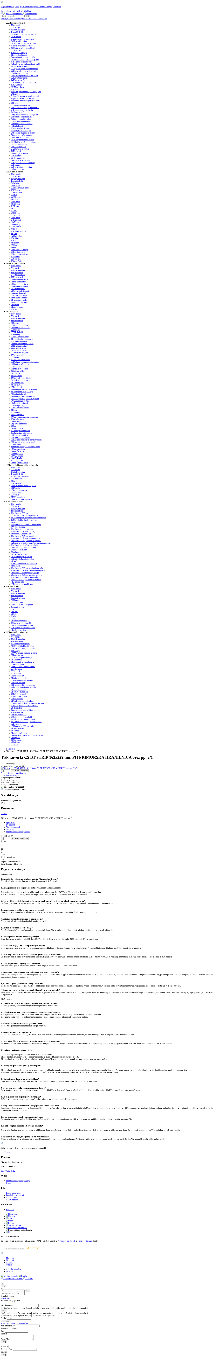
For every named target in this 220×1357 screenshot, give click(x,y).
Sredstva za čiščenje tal (21, 534)
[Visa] (9, 1218)
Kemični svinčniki (20, 137)
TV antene (16, 673)
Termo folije (16, 192)
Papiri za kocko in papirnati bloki (25, 64)
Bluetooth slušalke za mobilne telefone (27, 703)
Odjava (9, 1265)
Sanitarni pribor (18, 552)
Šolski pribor (17, 50)
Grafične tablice (18, 371)
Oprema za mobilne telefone (24, 653)
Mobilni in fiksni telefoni (22, 646)
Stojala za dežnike (19, 295)
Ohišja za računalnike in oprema (24, 417)
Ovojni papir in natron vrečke (23, 57)
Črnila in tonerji (31, 13)
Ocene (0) (10, 829)
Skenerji (15, 256)
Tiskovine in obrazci (20, 66)
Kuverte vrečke (18, 80)
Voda (13, 618)
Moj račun (10, 1258)
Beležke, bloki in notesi (21, 62)
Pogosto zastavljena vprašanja (18, 832)
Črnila (15, 183)
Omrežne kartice (18, 451)
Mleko (14, 614)
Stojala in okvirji (18, 282)
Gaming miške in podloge (22, 392)
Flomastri (16, 151)
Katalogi (15, 11)
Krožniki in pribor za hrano (23, 628)
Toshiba (15, 238)
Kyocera (16, 227)
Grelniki (15, 731)
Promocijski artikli (20, 476)
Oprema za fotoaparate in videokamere (27, 735)
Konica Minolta (18, 231)
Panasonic (15, 243)
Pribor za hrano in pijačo (22, 605)
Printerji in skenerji (20, 188)
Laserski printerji (19, 250)
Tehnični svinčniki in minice (23, 142)
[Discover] (10, 1223)
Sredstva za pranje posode (22, 529)
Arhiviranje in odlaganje (22, 39)
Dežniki (15, 488)
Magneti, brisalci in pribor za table (25, 101)
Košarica (28, 18)
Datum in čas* (7, 1349)
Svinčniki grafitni (19, 144)
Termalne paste (17, 419)
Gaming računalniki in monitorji (24, 389)
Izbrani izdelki (17, 32)
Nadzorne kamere (18, 742)
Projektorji (16, 387)
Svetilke (15, 305)
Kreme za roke (17, 582)
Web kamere (16, 376)
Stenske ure (16, 309)
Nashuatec (16, 236)
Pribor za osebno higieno (22, 584)
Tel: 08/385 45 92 (8, 1171)
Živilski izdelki (17, 602)
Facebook (10, 1209)
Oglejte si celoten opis (10, 775)
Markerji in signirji (20, 149)
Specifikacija (11, 822)
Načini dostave (12, 1200)
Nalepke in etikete (20, 73)
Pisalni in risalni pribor (21, 46)
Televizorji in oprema (20, 644)
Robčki (14, 561)
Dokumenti (10, 825)
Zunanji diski (17, 460)
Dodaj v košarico (21, 771)
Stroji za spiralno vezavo (21, 121)
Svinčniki (16, 492)
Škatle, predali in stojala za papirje (26, 91)
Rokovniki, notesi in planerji (24, 486)
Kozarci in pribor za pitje (22, 625)
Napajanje (15, 426)
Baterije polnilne (18, 689)
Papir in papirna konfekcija (23, 34)
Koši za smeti (17, 307)
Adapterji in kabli (19, 341)
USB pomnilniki (18, 497)
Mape (14, 89)
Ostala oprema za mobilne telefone (25, 710)
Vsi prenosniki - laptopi (21, 355)
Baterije (15, 650)
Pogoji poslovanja (13, 1193)
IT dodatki (17, 332)
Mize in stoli (17, 277)
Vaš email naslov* (8, 1326)
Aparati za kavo (18, 598)
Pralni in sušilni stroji (20, 733)
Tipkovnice (16, 385)
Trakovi (15, 190)
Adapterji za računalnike (21, 433)
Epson (15, 206)
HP (14, 195)
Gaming (15, 334)
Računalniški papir (19, 55)
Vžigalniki (16, 479)
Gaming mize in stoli (20, 401)
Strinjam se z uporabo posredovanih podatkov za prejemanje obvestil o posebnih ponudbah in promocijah (46, 1308)
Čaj (13, 609)
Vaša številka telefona (9, 1328)
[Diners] (9, 1221)
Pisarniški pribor (19, 41)
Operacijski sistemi (19, 348)
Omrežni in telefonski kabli (23, 442)
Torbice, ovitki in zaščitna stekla (24, 705)
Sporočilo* (5, 1339)
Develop (15, 224)
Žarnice (14, 744)
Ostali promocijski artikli (22, 499)
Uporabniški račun (39, 18)
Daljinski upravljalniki (20, 678)
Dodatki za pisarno (19, 286)
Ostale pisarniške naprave (22, 135)
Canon (15, 197)
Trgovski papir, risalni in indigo (24, 69)
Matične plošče (17, 415)
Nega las (15, 738)
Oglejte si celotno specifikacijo (13, 773)
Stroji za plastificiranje (20, 128)
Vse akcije (15, 27)
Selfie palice (16, 708)
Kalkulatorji (17, 126)
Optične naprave (18, 421)
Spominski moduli (19, 424)
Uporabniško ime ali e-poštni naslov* (16, 1315)
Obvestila (23, 11)
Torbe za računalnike (20, 360)
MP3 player (16, 740)
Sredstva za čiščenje (19, 513)
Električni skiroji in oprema (23, 648)
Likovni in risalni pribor (21, 167)
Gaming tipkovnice (19, 394)
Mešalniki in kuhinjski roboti (23, 719)
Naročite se (5, 1152)
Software (15, 323)
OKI (14, 229)
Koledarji (16, 483)
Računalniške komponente (22, 339)
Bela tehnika (16, 660)
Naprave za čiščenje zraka (22, 726)
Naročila (9, 1262)
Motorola (9, 1271)
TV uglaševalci (17, 671)
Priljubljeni (19, 18)
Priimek (4, 1334)
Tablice (15, 357)
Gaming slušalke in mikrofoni (23, 396)
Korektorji (16, 156)
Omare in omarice (19, 279)
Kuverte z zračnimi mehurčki (24, 82)
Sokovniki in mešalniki (21, 717)
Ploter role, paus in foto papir (24, 71)
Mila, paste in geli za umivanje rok (26, 579)
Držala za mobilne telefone (22, 701)
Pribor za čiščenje (19, 550)
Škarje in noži (17, 112)
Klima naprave (17, 728)
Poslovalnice (6, 11)
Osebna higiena (18, 527)
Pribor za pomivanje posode (23, 547)
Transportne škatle (19, 158)
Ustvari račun (22, 1323)
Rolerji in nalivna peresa (22, 140)
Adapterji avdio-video (20, 431)
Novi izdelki (16, 25)
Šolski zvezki (17, 169)
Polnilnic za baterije (19, 692)
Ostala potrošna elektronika (23, 667)
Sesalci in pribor (18, 715)
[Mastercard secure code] (16, 1228)
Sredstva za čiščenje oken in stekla (25, 538)
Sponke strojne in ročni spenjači (25, 96)
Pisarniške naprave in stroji (23, 43)
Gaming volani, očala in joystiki (25, 398)
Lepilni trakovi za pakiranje (23, 163)
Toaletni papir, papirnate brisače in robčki (28, 518)
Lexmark (15, 199)
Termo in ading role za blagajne (25, 59)
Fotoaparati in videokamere (22, 662)
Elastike (15, 165)
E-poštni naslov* (8, 1305)
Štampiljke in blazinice (21, 105)
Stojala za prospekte (19, 298)
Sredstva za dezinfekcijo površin (24, 577)
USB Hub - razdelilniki (21, 378)
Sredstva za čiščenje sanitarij (23, 531)
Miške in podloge (19, 369)
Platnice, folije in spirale (21, 117)
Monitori (15, 330)
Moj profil (10, 1260)
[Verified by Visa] (13, 1225)
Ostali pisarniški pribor (21, 119)
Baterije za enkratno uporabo (23, 687)
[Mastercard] (11, 1214)
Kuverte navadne (19, 78)
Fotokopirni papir (19, 53)
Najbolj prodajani (18, 30)
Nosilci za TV (18, 676)
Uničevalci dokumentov (21, 124)
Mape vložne (18, 87)
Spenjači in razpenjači (21, 130)
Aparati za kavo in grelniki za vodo (26, 722)
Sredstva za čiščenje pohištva (23, 536)
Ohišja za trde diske (19, 463)
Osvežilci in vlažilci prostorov (24, 520)
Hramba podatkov (19, 346)
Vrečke (15, 495)
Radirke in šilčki (18, 146)
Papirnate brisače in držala (22, 559)
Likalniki (15, 724)
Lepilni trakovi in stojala (22, 110)
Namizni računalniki (20, 327)
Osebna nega (17, 664)
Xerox (15, 222)
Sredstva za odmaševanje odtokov (25, 545)
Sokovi (14, 616)
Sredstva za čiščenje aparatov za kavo (26, 575)
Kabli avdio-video (19, 435)
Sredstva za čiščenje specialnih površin (27, 568)
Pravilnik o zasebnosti (15, 1195)
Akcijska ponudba (13, 1269)
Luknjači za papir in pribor (23, 133)
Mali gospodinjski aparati (23, 657)
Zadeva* (4, 1346)
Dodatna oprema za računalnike (25, 362)
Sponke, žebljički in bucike (22, 98)
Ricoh (14, 208)
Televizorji (16, 669)
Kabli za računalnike (20, 437)
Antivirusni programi (20, 353)
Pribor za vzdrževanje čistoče (24, 515)
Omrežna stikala (18, 449)
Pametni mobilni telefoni (22, 680)
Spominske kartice (19, 696)
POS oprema (17, 453)
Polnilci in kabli (18, 694)
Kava (14, 612)
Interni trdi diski (18, 428)
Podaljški (16, 444)
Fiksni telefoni (18, 683)
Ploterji (14, 410)
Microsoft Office (18, 350)
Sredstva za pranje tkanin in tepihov (26, 541)
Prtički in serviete (18, 630)
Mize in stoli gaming (20, 291)
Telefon (4, 1352)
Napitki (15, 600)
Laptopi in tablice (19, 325)
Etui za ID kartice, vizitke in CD (25, 108)
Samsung (15, 204)
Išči (27, 16)
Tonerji (16, 185)
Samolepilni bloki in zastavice (24, 75)
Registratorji (17, 85)
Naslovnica (10, 749)
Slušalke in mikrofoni (20, 380)
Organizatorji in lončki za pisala (24, 114)
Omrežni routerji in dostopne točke (25, 447)
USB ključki (17, 456)
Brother (15, 201)
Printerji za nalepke (20, 254)
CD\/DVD (16, 458)
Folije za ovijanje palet (20, 160)
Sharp (14, 245)
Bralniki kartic (17, 382)
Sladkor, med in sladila (20, 621)
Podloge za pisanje (19, 153)
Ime (2, 1331)
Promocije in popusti (14, 13)
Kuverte (16, 37)
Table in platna (18, 275)
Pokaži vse (5, 1298)
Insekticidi (15, 522)
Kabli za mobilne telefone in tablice (26, 440)
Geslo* (4, 1318)
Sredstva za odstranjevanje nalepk (25, 573)
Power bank (17, 699)
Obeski (14, 481)
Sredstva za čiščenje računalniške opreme (28, 570)
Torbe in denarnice (19, 490)
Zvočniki (15, 373)
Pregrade (15, 94)
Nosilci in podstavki (19, 284)
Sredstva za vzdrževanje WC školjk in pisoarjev (31, 543)
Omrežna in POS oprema (22, 343)
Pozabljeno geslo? (8, 1323)
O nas (29, 11)
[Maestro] (10, 1216)
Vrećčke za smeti (19, 554)
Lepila (14, 103)
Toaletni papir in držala (21, 557)
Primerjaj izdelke (8, 18)
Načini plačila (11, 1197)
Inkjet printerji (18, 252)
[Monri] (9, 1232)
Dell (13, 247)
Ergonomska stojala (19, 300)
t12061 (4, 814)
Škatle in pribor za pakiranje (23, 48)
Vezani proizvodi (13, 827)
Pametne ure (17, 655)
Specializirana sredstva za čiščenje (26, 524)
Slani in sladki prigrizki (21, 623)
